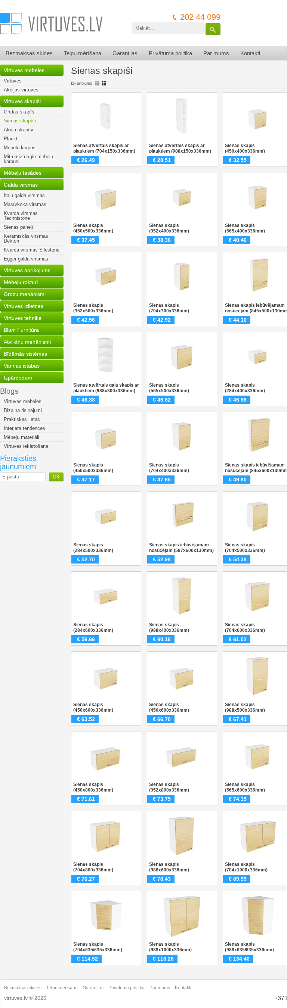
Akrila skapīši (18, 129)
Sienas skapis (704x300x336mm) (169, 308)
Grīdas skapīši (20, 112)
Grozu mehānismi (25, 294)
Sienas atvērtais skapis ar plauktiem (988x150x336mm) (180, 148)
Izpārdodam (18, 378)
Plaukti (11, 138)
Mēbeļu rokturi (21, 282)
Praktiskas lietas (22, 419)
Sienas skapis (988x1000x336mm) (170, 947)
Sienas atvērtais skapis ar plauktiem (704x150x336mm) (104, 148)
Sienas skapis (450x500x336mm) (93, 228)
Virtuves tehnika (22, 318)
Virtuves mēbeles (24, 70)
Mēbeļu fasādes (22, 173)
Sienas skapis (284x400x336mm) (245, 388)
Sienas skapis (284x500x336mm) (93, 547)
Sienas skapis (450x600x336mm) (93, 707)
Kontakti (250, 53)
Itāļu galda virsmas (24, 195)
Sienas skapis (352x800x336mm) (169, 787)
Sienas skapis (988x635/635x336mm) (249, 947)
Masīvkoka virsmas (25, 204)
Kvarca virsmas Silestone (31, 250)
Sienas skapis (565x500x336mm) (169, 388)
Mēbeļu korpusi (20, 147)
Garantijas (125, 53)
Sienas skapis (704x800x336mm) (93, 867)
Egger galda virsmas (26, 259)
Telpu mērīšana (82, 53)
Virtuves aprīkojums (27, 270)
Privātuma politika (170, 53)
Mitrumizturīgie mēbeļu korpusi (28, 159)
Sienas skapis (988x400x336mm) (169, 627)
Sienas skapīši (20, 121)
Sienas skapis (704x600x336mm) (245, 627)
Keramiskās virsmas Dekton (26, 238)
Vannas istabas (22, 366)
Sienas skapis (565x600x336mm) (245, 787)
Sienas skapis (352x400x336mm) (169, 228)
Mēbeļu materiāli (21, 437)
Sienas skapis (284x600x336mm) (93, 627)
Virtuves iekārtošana (26, 446)
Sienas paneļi (18, 227)
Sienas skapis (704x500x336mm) (245, 547)
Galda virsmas (21, 185)
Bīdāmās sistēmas (25, 354)
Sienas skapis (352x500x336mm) (93, 308)
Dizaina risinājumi (23, 410)
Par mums (216, 53)
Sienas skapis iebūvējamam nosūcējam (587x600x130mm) (181, 547)
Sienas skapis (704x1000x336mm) (246, 867)
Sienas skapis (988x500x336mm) (245, 707)
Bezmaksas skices (29, 53)
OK (56, 477)
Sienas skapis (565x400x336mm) (245, 228)
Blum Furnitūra (21, 330)
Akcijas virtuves (21, 90)
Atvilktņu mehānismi (27, 342)
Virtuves (13, 81)
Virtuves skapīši (22, 101)
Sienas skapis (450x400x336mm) (245, 148)
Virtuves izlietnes (23, 306)
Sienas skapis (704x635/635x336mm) (97, 947)
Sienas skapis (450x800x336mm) (93, 787)
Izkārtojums (81, 83)
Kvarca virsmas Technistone (21, 215)
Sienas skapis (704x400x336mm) (169, 467)
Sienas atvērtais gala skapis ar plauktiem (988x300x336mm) (106, 388)
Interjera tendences (24, 428)
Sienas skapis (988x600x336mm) (169, 867)
